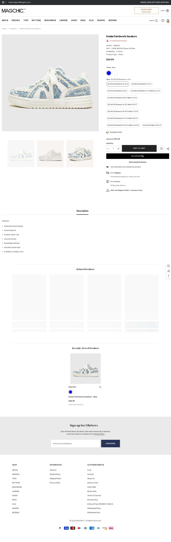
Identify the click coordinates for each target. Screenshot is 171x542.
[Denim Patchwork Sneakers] (85, 368)
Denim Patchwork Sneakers (83, 397)
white (75, 392)
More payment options (137, 162)
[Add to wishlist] (161, 149)
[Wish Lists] (162, 20)
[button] (3, 154)
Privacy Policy (99, 434)
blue (70, 392)
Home (4, 29)
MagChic (117, 46)
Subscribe (110, 444)
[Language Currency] (4, 2)
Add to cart (139, 148)
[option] (50, 82)
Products (13, 29)
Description (82, 211)
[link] (29, 326)
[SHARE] (167, 149)
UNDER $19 (146, 12)
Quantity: (110, 143)
